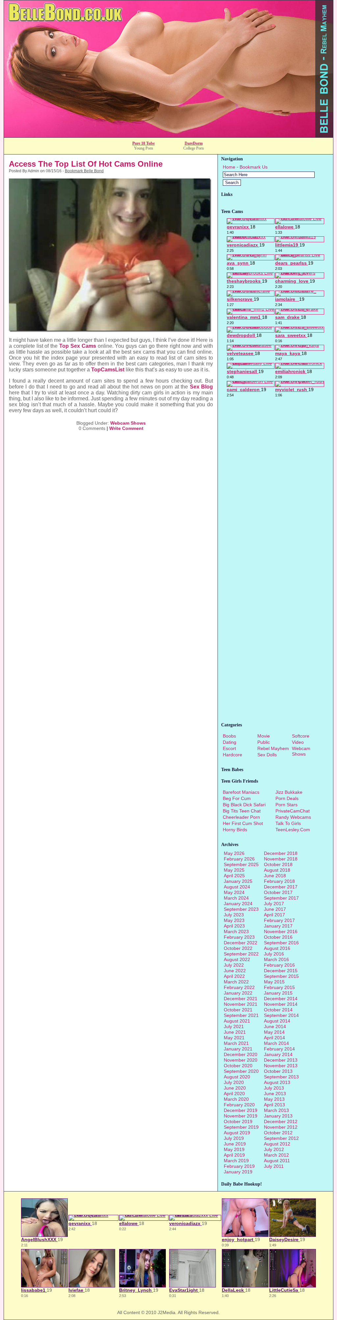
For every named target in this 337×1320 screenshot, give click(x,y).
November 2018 (281, 858)
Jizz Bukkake (288, 792)
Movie (263, 736)
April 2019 (234, 1155)
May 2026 (234, 853)
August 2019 (237, 1132)
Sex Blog (201, 386)
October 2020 (238, 1065)
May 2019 (234, 1149)
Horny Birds (235, 829)
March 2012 (276, 1155)
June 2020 (235, 1088)
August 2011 (277, 1160)
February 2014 (279, 1048)
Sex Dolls (267, 754)
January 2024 (238, 903)
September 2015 (281, 976)
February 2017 (279, 920)
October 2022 (238, 948)
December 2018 (281, 853)
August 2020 (237, 1076)
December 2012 (281, 1121)
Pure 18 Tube (143, 143)
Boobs (229, 736)
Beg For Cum (237, 798)
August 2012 (277, 1143)
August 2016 (277, 948)
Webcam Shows (128, 423)
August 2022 (237, 959)
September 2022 (241, 953)
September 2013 (281, 1076)
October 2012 (278, 1132)
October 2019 (238, 1121)
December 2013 (281, 1060)
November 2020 (240, 1060)
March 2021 (236, 1043)
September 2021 (241, 1015)
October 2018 (278, 864)
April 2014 (274, 1037)
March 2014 (276, 1043)
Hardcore (232, 754)
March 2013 (276, 1110)
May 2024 (234, 892)
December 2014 (281, 998)
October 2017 (278, 892)
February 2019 (239, 1166)
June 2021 (235, 1032)
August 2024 (237, 886)
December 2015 (281, 970)
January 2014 (278, 1054)
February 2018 (279, 881)
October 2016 (278, 937)
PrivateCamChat (292, 810)
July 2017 (274, 903)
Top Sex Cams (77, 346)
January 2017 (278, 926)
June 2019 (235, 1143)
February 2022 (239, 987)
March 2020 (236, 1099)
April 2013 (274, 1104)
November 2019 (240, 1116)
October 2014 (278, 1009)
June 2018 (275, 875)
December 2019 (240, 1110)
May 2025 (234, 870)
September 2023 (241, 909)
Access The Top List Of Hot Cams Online (86, 163)
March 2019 (236, 1160)
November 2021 (240, 1004)
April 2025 (234, 875)
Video (298, 742)
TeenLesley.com (292, 829)
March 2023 (236, 931)
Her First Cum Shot (243, 823)
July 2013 (274, 1088)
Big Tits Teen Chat (242, 810)
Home (229, 167)
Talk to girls (288, 823)
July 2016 (274, 953)
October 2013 (278, 1071)
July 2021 (234, 1026)
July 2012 (274, 1149)
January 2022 (238, 993)
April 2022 (234, 976)
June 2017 (275, 909)
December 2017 (281, 886)
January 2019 (238, 1171)
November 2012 (281, 1127)
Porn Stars (286, 804)
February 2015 (279, 987)
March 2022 (236, 981)
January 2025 (238, 881)
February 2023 (239, 937)
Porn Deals (286, 798)
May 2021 (234, 1037)
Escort (229, 748)
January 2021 (238, 1048)
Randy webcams (293, 817)
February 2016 (279, 965)
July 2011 (274, 1166)
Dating (229, 742)
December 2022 (240, 942)
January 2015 (278, 993)
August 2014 (277, 1021)
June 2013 (275, 1093)
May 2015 (274, 981)
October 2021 (238, 1009)
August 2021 (237, 1021)
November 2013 (281, 1065)
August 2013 (277, 1082)
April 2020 (234, 1093)
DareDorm (194, 143)
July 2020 (234, 1082)
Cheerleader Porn (241, 817)
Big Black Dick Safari (244, 804)
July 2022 (234, 965)
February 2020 (239, 1104)
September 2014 (281, 1015)
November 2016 (281, 931)
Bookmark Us (254, 167)
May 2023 (234, 920)
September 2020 (241, 1071)
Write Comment (126, 428)
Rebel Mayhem (273, 748)
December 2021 (240, 998)
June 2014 (275, 1026)
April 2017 (274, 914)
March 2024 (236, 898)
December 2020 (240, 1054)
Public (263, 742)
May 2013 (274, 1099)
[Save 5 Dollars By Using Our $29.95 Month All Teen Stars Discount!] (168, 135)
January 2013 (278, 1116)
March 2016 (276, 959)
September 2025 (241, 864)
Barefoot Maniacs (241, 792)
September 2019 (241, 1127)
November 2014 (281, 1004)
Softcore (300, 736)
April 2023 (234, 926)
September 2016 (281, 942)
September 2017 (281, 898)
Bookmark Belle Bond (84, 171)
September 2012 (281, 1138)
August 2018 (277, 870)
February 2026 (239, 858)
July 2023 (234, 914)
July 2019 (234, 1138)
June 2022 (235, 970)
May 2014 (274, 1032)
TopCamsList (107, 369)
